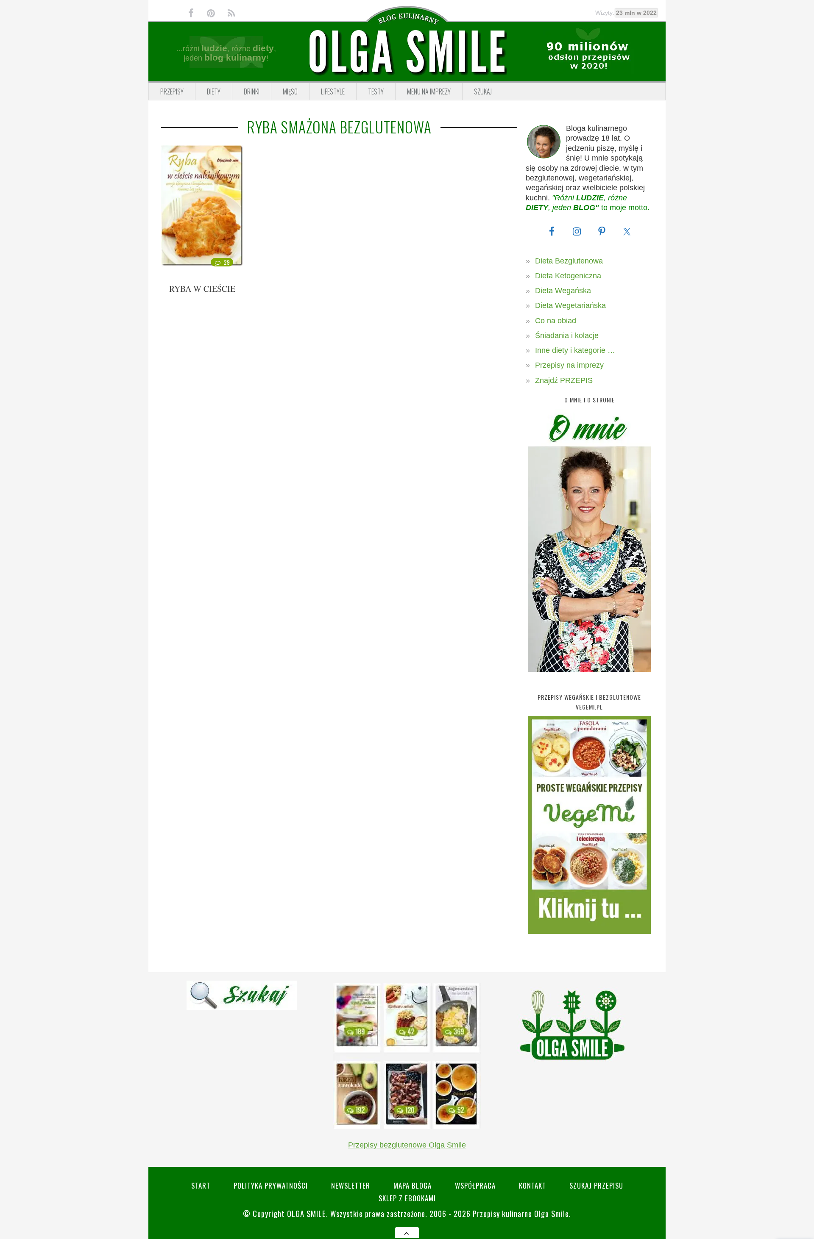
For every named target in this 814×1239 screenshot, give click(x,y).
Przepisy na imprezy (569, 365)
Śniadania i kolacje (567, 335)
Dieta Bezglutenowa (569, 261)
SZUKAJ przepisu (596, 1185)
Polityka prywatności (271, 1185)
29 (227, 262)
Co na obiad (555, 320)
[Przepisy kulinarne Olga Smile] (407, 52)
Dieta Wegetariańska (570, 305)
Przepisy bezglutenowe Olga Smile (407, 1145)
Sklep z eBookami (407, 1198)
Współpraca (475, 1185)
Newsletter (350, 1185)
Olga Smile (306, 1213)
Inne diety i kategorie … (575, 350)
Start (200, 1185)
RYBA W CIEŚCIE (202, 288)
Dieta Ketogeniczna (568, 276)
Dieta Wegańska (563, 290)
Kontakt (532, 1185)
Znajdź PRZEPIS (564, 380)
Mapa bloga (412, 1185)
